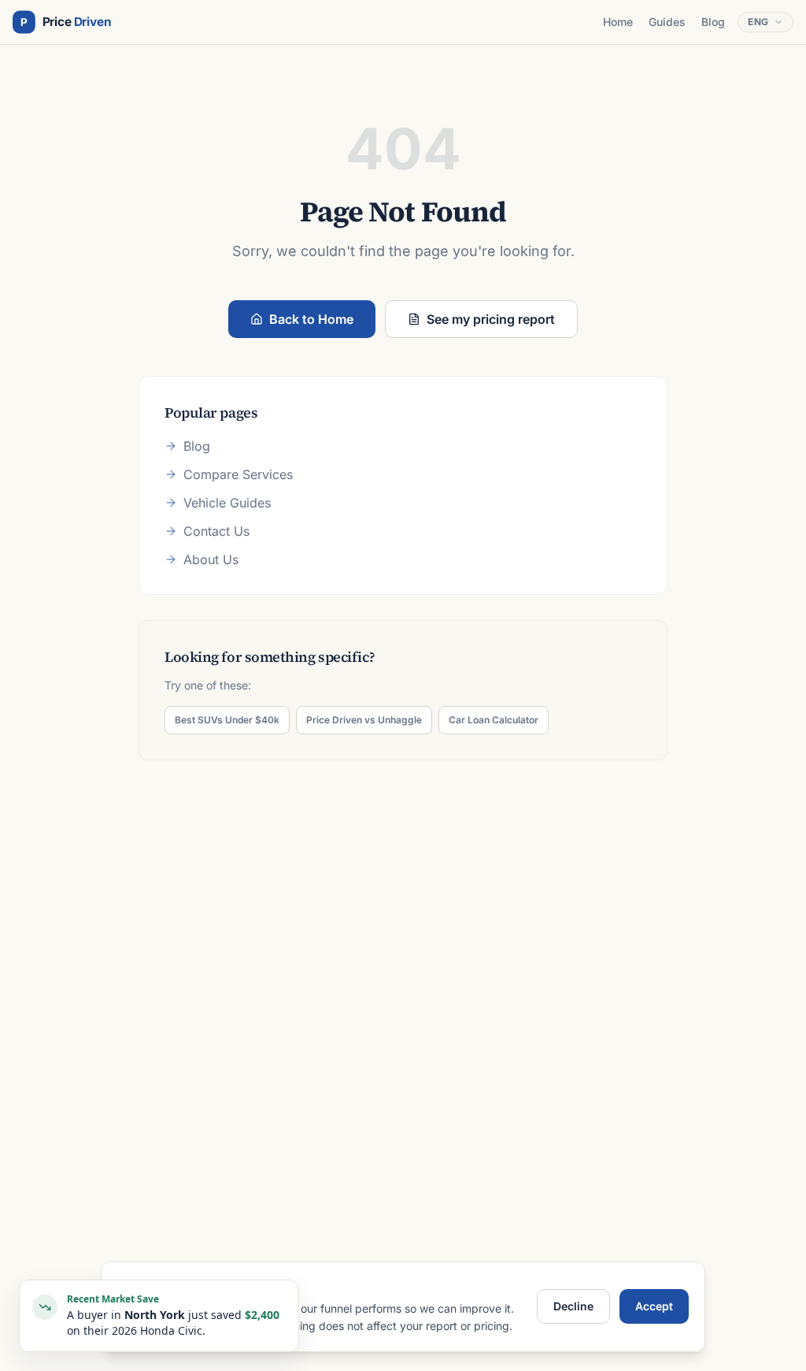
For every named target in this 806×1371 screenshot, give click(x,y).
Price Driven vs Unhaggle (364, 720)
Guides (667, 21)
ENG (758, 22)
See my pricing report (491, 319)
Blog (713, 21)
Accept (654, 1306)
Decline (573, 1306)
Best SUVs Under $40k (227, 720)
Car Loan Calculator (493, 720)
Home (618, 21)
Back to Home (311, 319)
